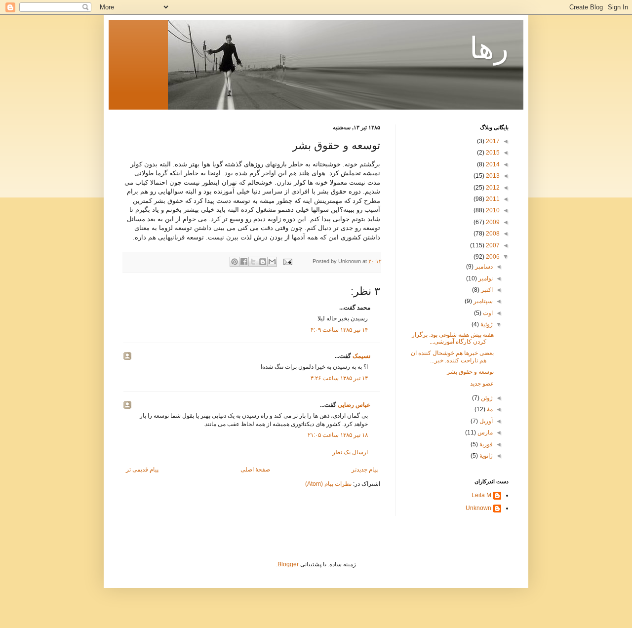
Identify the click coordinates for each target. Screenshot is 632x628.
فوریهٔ (485, 444)
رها (489, 48)
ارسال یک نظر (350, 452)
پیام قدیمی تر (142, 469)
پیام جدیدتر (365, 469)
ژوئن (486, 397)
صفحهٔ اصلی (255, 469)
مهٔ (489, 409)
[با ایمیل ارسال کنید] (272, 262)
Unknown (478, 508)
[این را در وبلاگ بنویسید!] (263, 262)
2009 (492, 222)
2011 (492, 199)
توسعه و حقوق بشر (470, 371)
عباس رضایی (354, 404)
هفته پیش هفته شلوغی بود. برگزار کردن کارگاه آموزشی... (453, 338)
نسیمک (361, 356)
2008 (492, 233)
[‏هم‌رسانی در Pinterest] (234, 262)
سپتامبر (482, 301)
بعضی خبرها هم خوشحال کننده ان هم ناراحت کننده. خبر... (452, 356)
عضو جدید (482, 383)
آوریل (485, 421)
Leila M (481, 495)
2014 (492, 164)
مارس (484, 432)
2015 (492, 152)
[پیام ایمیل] (288, 261)
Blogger (288, 564)
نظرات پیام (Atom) (328, 483)
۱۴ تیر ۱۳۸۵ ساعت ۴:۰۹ (339, 329)
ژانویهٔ (485, 455)
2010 (492, 210)
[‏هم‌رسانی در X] (253, 262)
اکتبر (486, 289)
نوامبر (485, 278)
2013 (492, 175)
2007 (492, 245)
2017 (492, 141)
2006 (492, 256)
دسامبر (483, 266)
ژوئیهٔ (486, 324)
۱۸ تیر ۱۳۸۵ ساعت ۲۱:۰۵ (338, 435)
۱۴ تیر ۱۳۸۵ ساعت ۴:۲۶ (339, 378)
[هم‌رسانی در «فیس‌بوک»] (244, 262)
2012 (492, 187)
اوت (487, 313)
